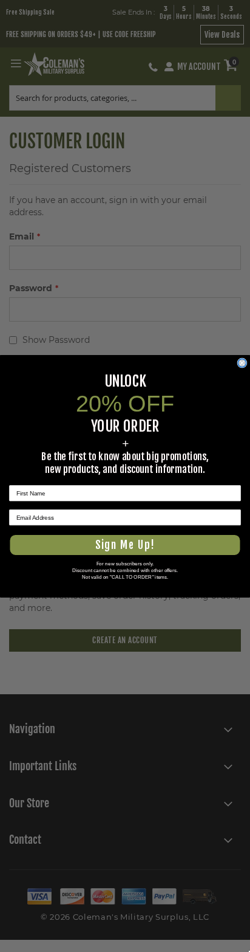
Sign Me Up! (125, 544)
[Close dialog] (241, 362)
